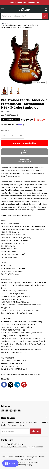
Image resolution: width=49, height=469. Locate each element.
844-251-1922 (12, 444)
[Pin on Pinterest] (24, 385)
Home (3, 23)
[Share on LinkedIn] (17, 385)
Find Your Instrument (24, 459)
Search (42, 457)
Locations (39, 447)
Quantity (5, 130)
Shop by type (32, 457)
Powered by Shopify (24, 465)
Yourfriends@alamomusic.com (14, 447)
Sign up (35, 431)
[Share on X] (10, 385)
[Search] (45, 16)
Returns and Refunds (16, 457)
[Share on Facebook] (4, 385)
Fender (6, 111)
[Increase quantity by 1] (21, 136)
